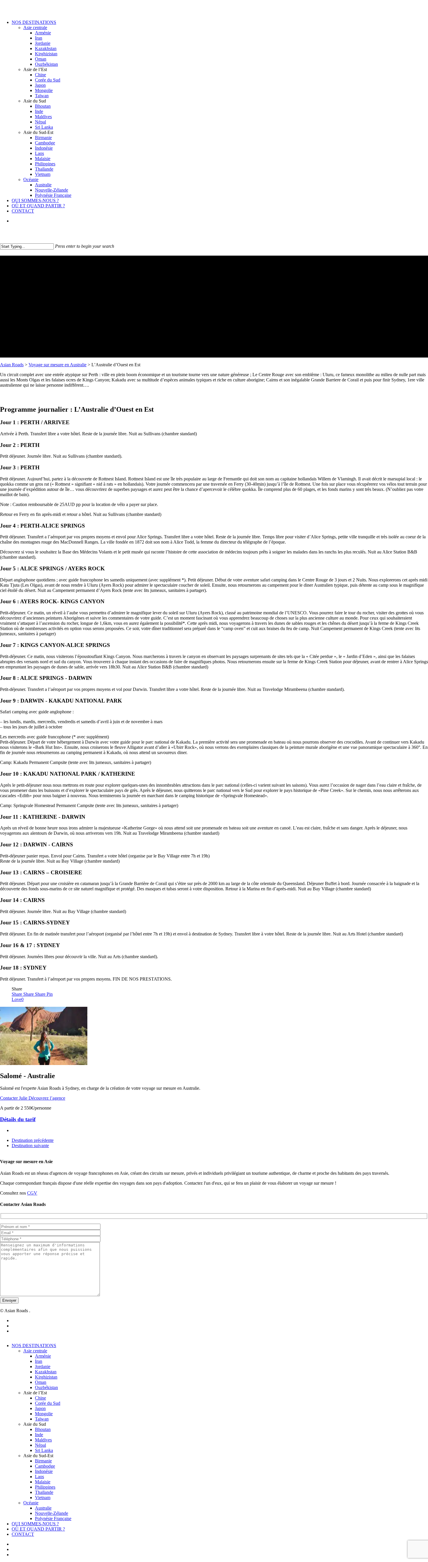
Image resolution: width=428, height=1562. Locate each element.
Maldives (43, 1439)
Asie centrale (35, 1350)
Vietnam (42, 1497)
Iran (38, 1361)
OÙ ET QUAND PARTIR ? (38, 1528)
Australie (43, 1508)
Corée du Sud (47, 1403)
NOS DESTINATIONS (34, 1345)
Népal (40, 1445)
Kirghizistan (46, 1377)
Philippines (45, 1487)
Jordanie (42, 1366)
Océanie (30, 1502)
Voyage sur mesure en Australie (57, 364)
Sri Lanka (44, 1450)
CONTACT (23, 1534)
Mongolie (44, 1413)
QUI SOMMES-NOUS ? (35, 1523)
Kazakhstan (45, 1371)
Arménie (43, 1356)
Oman (40, 1382)
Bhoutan (43, 1429)
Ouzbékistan (46, 1387)
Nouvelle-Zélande (51, 1513)
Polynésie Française (53, 1518)
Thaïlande (44, 1492)
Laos (39, 1476)
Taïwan (42, 1418)
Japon (40, 1408)
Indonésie (44, 1471)
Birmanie (43, 1460)
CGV (32, 1192)
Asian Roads (12, 364)
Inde (39, 1434)
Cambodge (45, 1466)
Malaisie (42, 1481)
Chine (40, 1397)
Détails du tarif (18, 1119)
